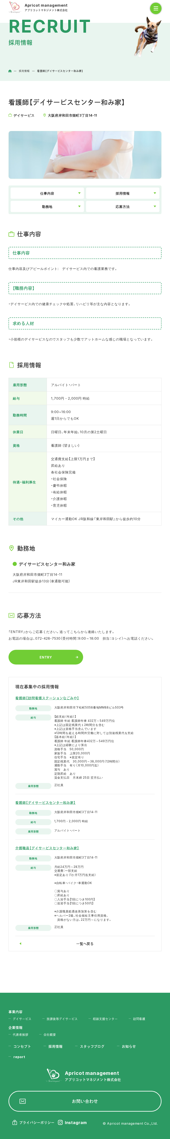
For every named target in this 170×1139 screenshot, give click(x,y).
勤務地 (47, 206)
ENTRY (46, 657)
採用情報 (123, 193)
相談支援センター (105, 1019)
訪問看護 (139, 1019)
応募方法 (123, 206)
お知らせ (129, 1046)
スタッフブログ (92, 1046)
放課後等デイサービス (62, 1019)
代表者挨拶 (20, 1034)
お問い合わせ (85, 1101)
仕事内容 (47, 193)
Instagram (76, 1122)
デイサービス (22, 1019)
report (19, 1056)
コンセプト (22, 1046)
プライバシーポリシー (37, 1122)
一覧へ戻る (85, 943)
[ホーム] (9, 71)
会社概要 (50, 1034)
